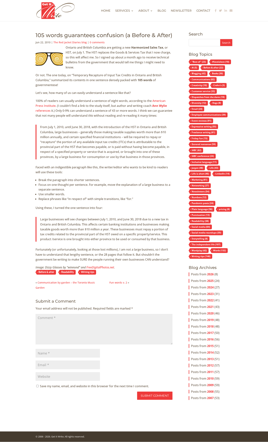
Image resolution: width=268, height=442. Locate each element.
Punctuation (201, 215)
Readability (67, 272)
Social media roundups (206, 232)
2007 (210, 398)
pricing (224, 209)
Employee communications (209, 114)
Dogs (216, 102)
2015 (210, 346)
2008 (210, 392)
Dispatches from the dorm (208, 97)
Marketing (199, 179)
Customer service (203, 91)
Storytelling (200, 238)
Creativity (199, 85)
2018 (210, 326)
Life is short (200, 173)
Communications (203, 79)
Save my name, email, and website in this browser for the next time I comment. (94, 386)
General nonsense (204, 144)
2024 (210, 287)
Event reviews (201, 120)
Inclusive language (204, 162)
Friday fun (199, 138)
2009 (210, 385)
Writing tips (87, 272)
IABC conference (203, 156)
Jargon (197, 167)
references (43, 111)
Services (122, 10)
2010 (210, 378)
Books (217, 73)
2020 (210, 313)
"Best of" (199, 61)
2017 (210, 333)
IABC (196, 150)
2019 (210, 320)
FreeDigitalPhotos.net (100, 267)
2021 (210, 307)
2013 (210, 359)
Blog (162, 10)
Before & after (46, 272)
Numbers (199, 197)
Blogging (199, 73)
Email (197, 108)
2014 (210, 352)
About (143, 10)
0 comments (97, 42)
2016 (210, 339)
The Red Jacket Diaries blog (70, 42)
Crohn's (219, 85)
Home (105, 10)
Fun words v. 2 (118, 282)
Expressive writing (204, 126)
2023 (210, 294)
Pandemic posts (202, 203)
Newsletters (200, 191)
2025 (210, 281)
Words (219, 250)
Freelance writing (203, 132)
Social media (201, 226)
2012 (210, 365)
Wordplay (199, 250)
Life (213, 167)
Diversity (199, 102)
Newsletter (181, 10)
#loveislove (220, 61)
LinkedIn (222, 173)
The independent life (206, 244)
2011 (210, 372)
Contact (203, 10)
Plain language (202, 209)
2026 (210, 274)
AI (194, 67)
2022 (210, 300)
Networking (200, 185)
